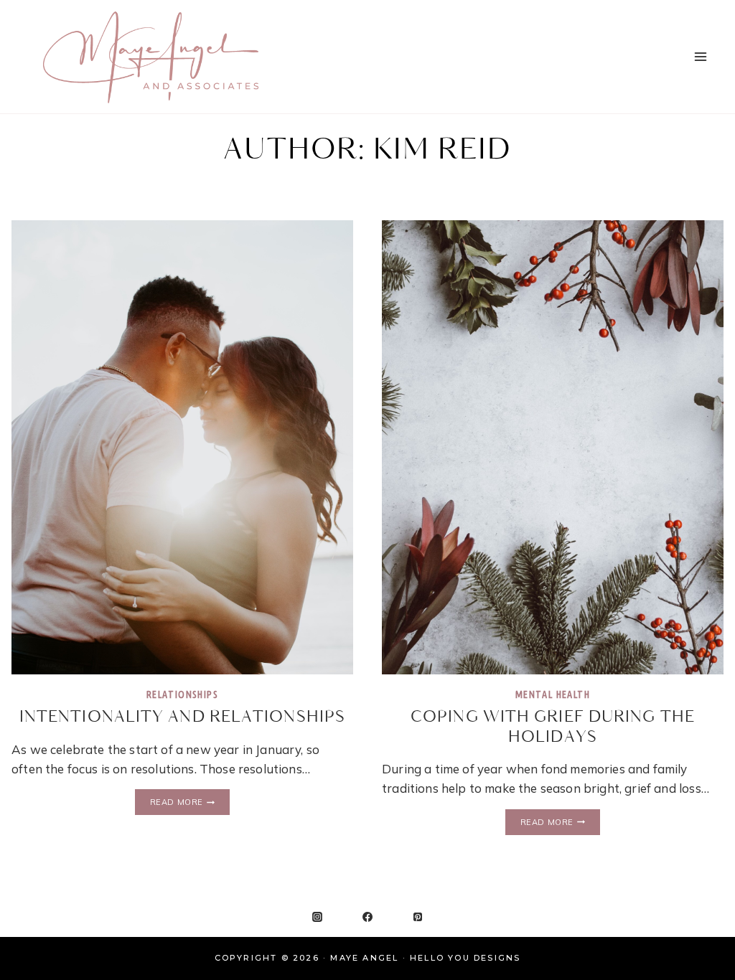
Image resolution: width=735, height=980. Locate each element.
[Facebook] (367, 917)
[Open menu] (700, 56)
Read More (190, 803)
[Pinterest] (418, 917)
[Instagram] (317, 917)
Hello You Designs (465, 958)
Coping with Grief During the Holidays (553, 727)
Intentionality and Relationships (182, 717)
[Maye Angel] (150, 56)
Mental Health (552, 694)
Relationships (182, 694)
